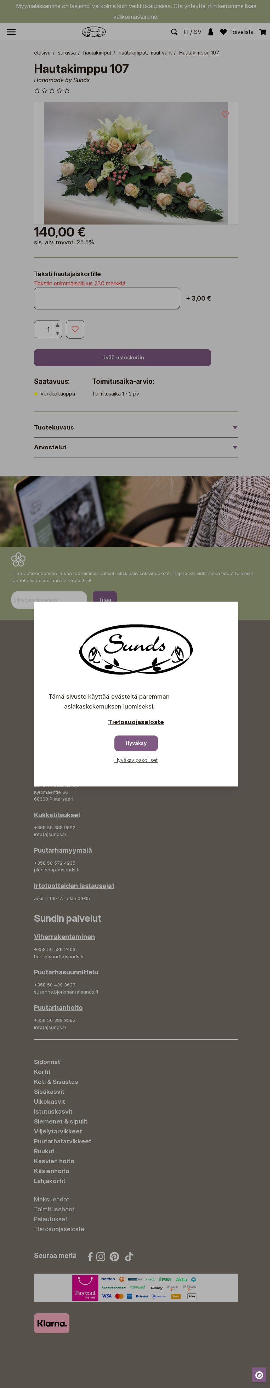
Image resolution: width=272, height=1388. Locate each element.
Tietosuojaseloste (136, 722)
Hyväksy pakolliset (136, 760)
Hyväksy (136, 743)
